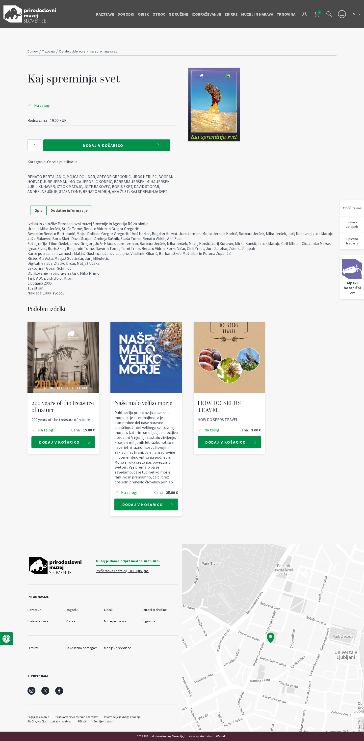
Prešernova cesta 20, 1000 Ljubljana (122, 571)
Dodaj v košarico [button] (59, 442)
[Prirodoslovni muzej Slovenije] (29, 14)
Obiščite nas (352, 208)
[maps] (273, 638)
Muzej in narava (257, 14)
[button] (6, 638)
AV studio (221, 736)
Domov (32, 51)
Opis (38, 210)
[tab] (38, 210)
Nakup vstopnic (352, 224)
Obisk (143, 14)
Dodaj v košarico (103, 145)
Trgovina (286, 14)
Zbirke (231, 14)
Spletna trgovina (352, 241)
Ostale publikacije (72, 51)
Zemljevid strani (103, 721)
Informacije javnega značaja (122, 717)
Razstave (105, 14)
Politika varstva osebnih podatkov (76, 717)
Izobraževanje (206, 14)
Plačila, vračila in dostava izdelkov (49, 721)
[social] (31, 691)
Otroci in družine (170, 14)
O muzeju (34, 648)
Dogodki (126, 14)
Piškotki (82, 721)
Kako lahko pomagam (82, 648)
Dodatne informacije (69, 210)
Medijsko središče (117, 648)
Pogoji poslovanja (38, 717)
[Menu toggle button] (342, 14)
